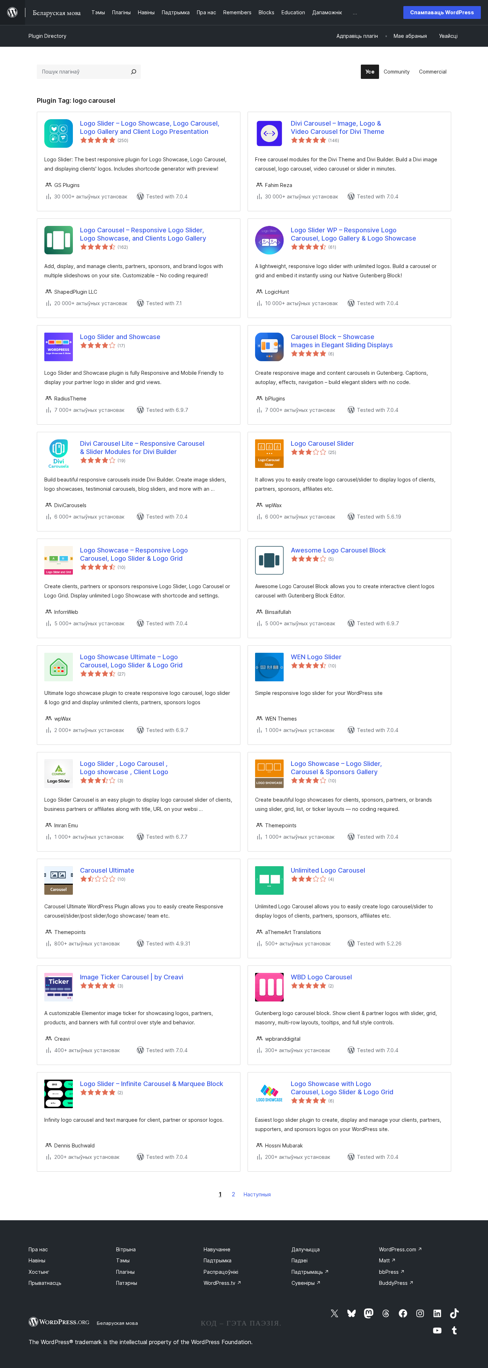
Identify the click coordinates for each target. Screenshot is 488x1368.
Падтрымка (217, 1260)
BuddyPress (396, 1283)
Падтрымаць (310, 1272)
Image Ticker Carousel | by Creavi (131, 977)
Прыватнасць (45, 1283)
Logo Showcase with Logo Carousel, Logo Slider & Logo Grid (342, 1088)
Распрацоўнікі (221, 1272)
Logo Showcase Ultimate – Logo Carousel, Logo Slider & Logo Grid (131, 661)
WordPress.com (400, 1249)
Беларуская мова (117, 1323)
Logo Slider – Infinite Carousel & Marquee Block (151, 1083)
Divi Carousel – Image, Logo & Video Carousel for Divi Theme (337, 127)
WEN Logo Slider (316, 657)
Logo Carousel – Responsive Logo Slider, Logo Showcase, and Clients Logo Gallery (143, 234)
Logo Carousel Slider (322, 443)
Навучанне (217, 1249)
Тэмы (123, 1260)
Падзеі (300, 1260)
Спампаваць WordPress (442, 12)
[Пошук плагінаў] (133, 72)
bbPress (392, 1272)
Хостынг (39, 1272)
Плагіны (125, 1272)
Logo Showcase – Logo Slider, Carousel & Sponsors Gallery (336, 768)
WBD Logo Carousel (321, 977)
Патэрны (126, 1283)
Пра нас (38, 1249)
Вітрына (126, 1249)
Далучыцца (306, 1249)
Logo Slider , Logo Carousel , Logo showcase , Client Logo (124, 768)
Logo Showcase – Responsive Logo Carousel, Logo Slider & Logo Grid (134, 554)
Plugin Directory (47, 36)
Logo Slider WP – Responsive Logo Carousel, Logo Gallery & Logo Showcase (353, 234)
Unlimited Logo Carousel (328, 870)
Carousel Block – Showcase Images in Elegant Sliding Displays (342, 341)
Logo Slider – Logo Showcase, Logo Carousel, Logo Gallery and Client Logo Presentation (149, 127)
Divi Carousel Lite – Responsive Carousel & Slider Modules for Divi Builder (142, 447)
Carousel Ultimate (107, 870)
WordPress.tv (222, 1283)
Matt (387, 1260)
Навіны (37, 1260)
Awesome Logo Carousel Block (338, 550)
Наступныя (257, 1194)
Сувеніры (306, 1283)
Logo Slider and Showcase (120, 336)
